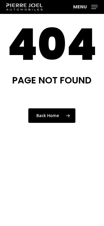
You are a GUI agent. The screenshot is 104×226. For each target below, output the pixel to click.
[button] (85, 6)
